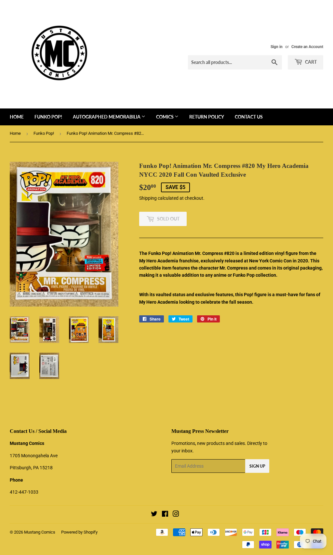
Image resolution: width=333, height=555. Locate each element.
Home (17, 117)
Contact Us (249, 117)
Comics (165, 117)
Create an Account (307, 46)
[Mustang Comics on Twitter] (154, 514)
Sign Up (257, 466)
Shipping (148, 198)
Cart (310, 62)
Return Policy (206, 117)
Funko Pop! (48, 117)
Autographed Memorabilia (107, 117)
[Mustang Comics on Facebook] (165, 514)
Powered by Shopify (79, 532)
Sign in (277, 46)
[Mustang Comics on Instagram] (176, 514)
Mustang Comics (39, 532)
